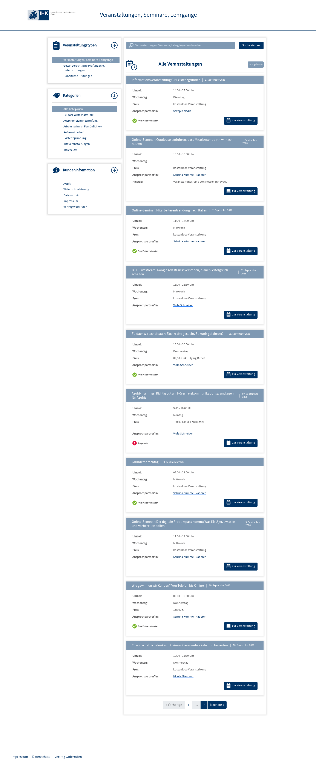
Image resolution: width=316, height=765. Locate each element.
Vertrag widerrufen (75, 207)
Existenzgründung (74, 138)
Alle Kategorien (73, 109)
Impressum (70, 201)
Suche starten (251, 45)
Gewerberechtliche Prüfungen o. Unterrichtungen (84, 68)
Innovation (70, 150)
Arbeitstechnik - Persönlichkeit (82, 127)
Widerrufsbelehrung (76, 189)
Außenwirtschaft (73, 132)
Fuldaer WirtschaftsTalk (78, 115)
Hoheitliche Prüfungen (77, 76)
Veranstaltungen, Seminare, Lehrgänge (88, 60)
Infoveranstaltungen (76, 144)
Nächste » (217, 705)
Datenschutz (71, 195)
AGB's (67, 184)
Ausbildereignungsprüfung (80, 121)
